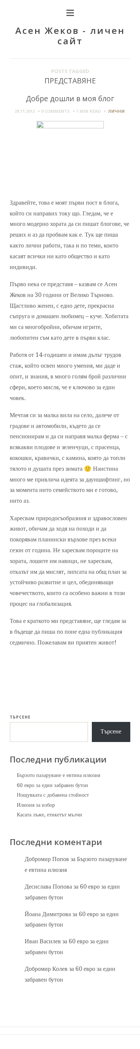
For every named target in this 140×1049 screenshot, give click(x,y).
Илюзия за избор (36, 805)
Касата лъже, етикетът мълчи (49, 815)
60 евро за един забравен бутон (52, 785)
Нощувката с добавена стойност (53, 795)
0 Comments (55, 111)
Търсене (20, 717)
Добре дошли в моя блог (70, 98)
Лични (116, 111)
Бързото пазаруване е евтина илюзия (58, 775)
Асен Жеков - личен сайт (70, 35)
